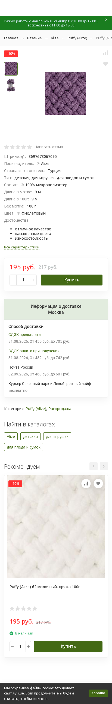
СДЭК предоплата (24, 334)
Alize (55, 37)
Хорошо (98, 692)
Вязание (34, 37)
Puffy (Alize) (77, 37)
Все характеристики (21, 247)
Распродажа (59, 408)
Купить (71, 280)
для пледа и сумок (24, 447)
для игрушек (57, 436)
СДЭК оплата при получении (34, 351)
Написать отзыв (49, 146)
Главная (11, 37)
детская (30, 436)
